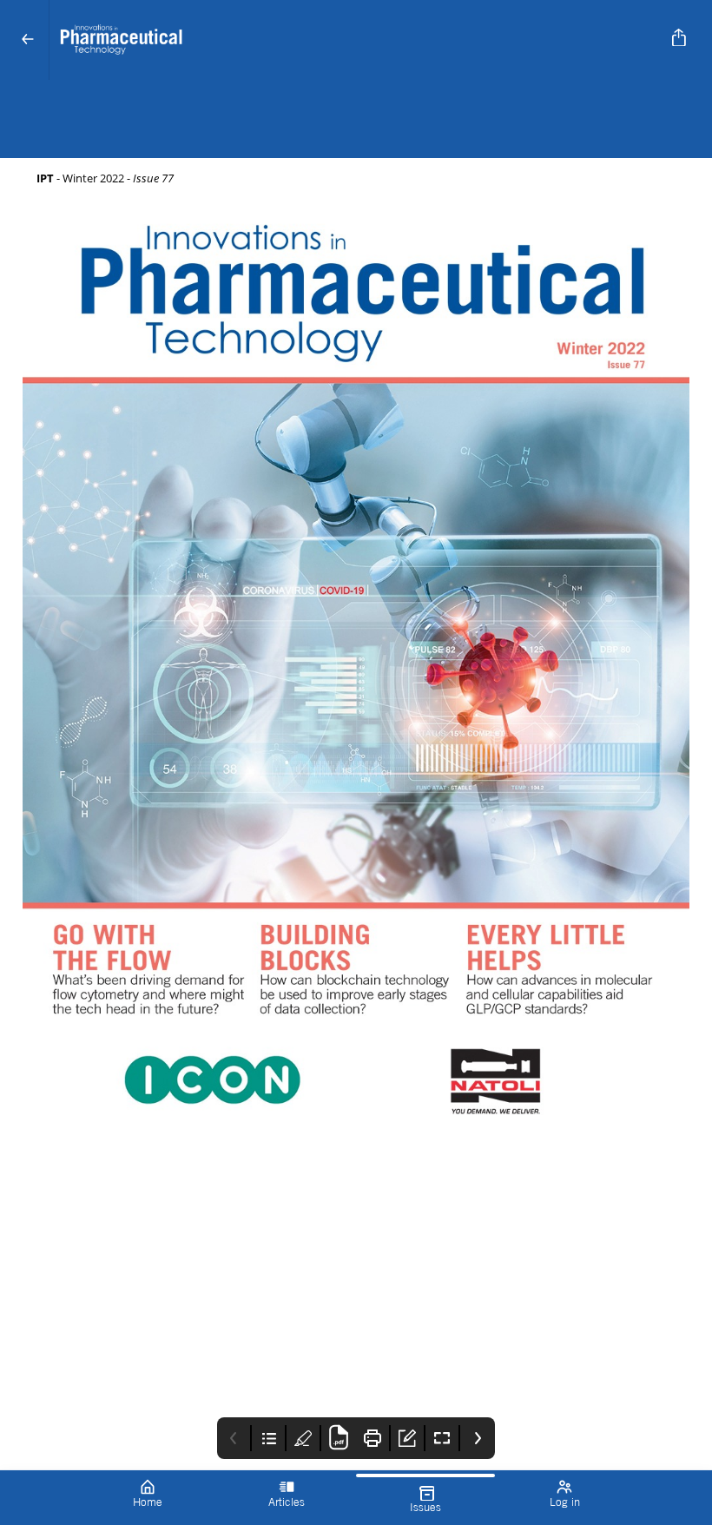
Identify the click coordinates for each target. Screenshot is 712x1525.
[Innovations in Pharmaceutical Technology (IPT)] (352, 40)
